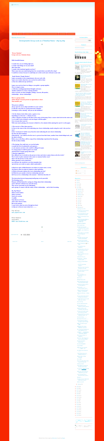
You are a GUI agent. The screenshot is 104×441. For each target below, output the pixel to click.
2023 (77, 182)
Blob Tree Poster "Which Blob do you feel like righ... (83, 361)
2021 (77, 185)
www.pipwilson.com (18, 212)
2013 (77, 397)
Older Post (69, 241)
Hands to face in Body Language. (81, 357)
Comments (79, 173)
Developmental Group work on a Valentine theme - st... (83, 315)
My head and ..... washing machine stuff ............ (82, 259)
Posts (78, 170)
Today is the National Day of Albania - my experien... (82, 291)
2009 (77, 404)
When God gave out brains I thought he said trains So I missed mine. (86, 76)
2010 (77, 402)
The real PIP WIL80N (81, 343)
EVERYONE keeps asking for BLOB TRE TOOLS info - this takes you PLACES (86, 143)
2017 (77, 390)
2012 (77, 399)
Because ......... (79, 377)
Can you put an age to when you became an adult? (82, 312)
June (79, 200)
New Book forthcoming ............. (82, 318)
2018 (77, 388)
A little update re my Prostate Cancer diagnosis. (83, 233)
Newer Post (15, 241)
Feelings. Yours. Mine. (81, 279)
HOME (14, 34)
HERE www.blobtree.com (20, 221)
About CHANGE (80, 252)
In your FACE (79, 345)
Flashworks (54, 438)
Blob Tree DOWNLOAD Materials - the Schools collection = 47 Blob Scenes (86, 134)
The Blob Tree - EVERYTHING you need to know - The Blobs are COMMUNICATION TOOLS (86, 104)
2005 (77, 411)
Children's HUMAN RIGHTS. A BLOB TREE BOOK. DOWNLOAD (83, 220)
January (79, 384)
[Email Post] (21, 234)
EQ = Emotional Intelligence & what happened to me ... (83, 330)
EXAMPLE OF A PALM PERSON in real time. (82, 327)
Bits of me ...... (79, 277)
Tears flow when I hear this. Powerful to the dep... (83, 268)
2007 (77, 408)
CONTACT (27, 34)
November (80, 191)
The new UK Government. (82, 303)
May (79, 201)
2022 (77, 184)
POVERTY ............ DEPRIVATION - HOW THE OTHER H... (83, 333)
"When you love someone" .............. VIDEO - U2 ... (82, 348)
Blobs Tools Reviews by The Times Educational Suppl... (82, 282)
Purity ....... (79, 235)
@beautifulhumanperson (79, 47)
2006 (77, 409)
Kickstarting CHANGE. (81, 223)
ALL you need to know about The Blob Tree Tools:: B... (83, 296)
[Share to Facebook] (28, 234)
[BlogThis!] (25, 234)
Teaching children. (80, 363)
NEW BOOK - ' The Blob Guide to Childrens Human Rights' (45, 34)
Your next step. (80, 301)
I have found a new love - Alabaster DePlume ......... (82, 354)
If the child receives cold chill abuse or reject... (82, 271)
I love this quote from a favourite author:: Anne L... (82, 375)
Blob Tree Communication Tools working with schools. (83, 241)
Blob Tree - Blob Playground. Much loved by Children (82, 339)
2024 (77, 180)
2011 (77, 400)
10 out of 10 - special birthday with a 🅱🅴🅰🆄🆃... (83, 369)
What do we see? (80, 381)
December (80, 189)
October (79, 192)
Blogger (63, 438)
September (80, 194)
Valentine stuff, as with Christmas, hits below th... (82, 309)
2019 (77, 386)
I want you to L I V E (81, 208)
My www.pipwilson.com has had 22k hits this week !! (82, 214)
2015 (77, 393)
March (79, 205)
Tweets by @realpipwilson (80, 163)
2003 (77, 415)
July (79, 198)
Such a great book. (80, 225)
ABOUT (20, 34)
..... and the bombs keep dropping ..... (81, 265)
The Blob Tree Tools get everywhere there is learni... (83, 228)
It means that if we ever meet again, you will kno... (83, 299)
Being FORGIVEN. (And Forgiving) (81, 275)
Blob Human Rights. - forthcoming (81, 341)
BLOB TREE (62, 34)
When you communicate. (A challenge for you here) (82, 372)
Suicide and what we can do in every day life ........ (82, 285)
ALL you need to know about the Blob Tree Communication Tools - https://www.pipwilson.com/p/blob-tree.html (86, 115)
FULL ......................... (80, 273)
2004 (77, 413)
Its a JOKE (79, 359)
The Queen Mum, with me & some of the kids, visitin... (82, 250)
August (79, 196)
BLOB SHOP (71, 34)
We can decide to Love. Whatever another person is (83, 306)
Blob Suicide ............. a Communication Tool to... (82, 288)
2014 (77, 395)
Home (42, 241)
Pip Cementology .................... (82, 317)
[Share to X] (26, 234)
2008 (77, 406)
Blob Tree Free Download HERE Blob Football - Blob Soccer (86, 66)
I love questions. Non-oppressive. (81, 247)
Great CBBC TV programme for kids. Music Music (82, 366)
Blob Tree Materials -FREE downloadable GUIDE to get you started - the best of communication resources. (83, 94)
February (79, 207)
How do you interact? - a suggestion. (82, 336)
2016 (77, 391)
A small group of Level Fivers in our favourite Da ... (83, 211)
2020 (77, 187)
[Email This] (24, 234)
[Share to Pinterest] (29, 234)
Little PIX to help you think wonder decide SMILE (82, 238)
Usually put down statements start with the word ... (83, 379)
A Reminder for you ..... (81, 256)
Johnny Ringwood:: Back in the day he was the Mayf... (83, 321)
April (79, 203)
